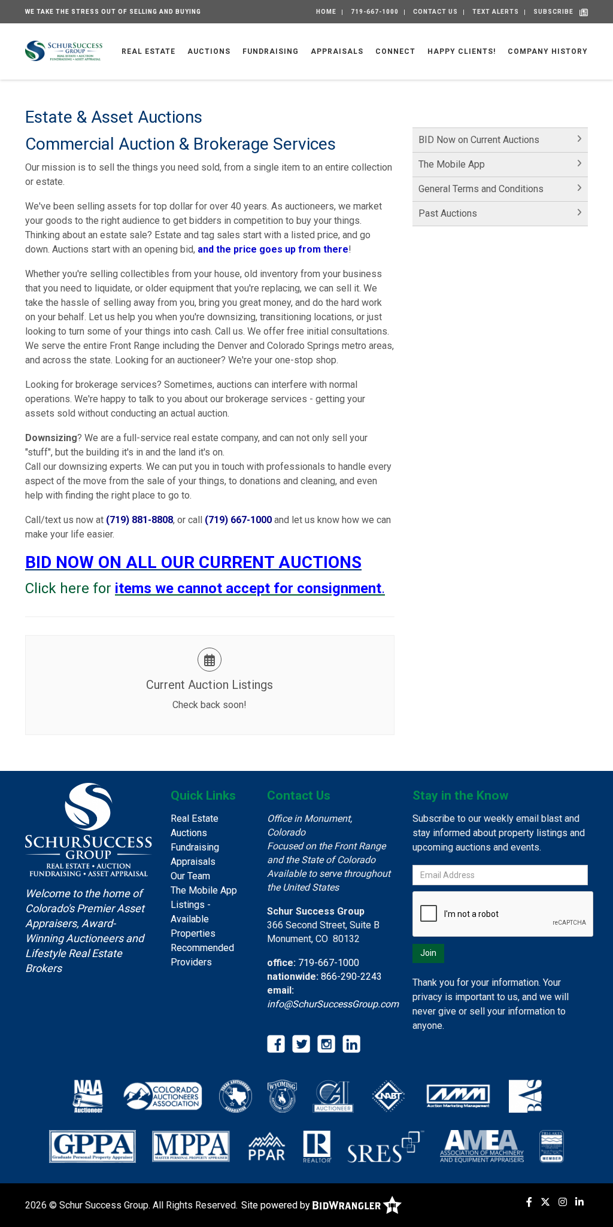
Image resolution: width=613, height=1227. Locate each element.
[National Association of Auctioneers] (88, 1096)
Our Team (190, 876)
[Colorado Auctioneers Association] (161, 1096)
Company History (548, 51)
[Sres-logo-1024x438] (386, 1146)
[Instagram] (563, 1202)
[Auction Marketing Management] (458, 1096)
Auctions (208, 51)
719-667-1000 (375, 11)
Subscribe (553, 11)
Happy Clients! (461, 51)
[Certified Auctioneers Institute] (333, 1096)
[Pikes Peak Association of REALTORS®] (266, 1146)
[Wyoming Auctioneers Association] (282, 1096)
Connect (395, 51)
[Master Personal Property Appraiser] (191, 1146)
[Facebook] (529, 1202)
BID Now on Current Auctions (478, 139)
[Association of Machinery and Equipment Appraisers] (481, 1146)
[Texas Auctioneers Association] (236, 1096)
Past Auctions (447, 213)
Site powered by (276, 1205)
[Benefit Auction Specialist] (525, 1096)
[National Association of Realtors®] (317, 1146)
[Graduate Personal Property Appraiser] (92, 1146)
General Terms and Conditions (481, 189)
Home (326, 11)
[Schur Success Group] (63, 50)
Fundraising (270, 51)
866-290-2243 (351, 976)
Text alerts (495, 11)
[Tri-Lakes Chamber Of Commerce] (551, 1146)
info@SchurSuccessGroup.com (333, 1004)
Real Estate (148, 51)
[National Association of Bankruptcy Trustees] (388, 1096)
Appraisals (337, 51)
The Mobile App (451, 164)
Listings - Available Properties (193, 919)
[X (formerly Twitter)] (545, 1202)
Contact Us (435, 11)
